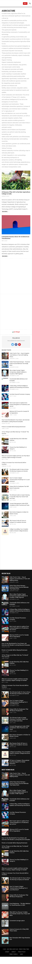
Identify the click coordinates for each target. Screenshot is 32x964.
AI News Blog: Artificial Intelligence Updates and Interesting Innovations (20, 610)
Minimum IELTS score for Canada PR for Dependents (19, 635)
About (21, 954)
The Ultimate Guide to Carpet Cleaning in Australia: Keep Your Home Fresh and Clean (20, 496)
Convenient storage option (17, 920)
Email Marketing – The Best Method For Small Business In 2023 (20, 904)
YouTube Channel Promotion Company (20, 394)
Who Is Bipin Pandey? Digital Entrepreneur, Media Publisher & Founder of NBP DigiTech (18, 372)
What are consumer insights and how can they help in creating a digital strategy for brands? (15, 679)
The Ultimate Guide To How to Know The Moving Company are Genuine (20, 692)
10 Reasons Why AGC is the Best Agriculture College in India (16, 193)
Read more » (5, 211)
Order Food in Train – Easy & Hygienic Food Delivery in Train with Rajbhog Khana (19, 355)
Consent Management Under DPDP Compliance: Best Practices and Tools (19, 727)
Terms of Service (13, 954)
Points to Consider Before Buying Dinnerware (13, 426)
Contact (14, 951)
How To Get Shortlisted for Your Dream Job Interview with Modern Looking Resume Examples (16, 644)
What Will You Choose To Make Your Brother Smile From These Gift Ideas (20, 913)
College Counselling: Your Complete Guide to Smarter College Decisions (20, 752)
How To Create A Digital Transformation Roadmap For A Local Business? (20, 479)
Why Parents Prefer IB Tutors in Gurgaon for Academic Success (19, 744)
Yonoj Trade (26, 949)
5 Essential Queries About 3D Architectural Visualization (15, 237)
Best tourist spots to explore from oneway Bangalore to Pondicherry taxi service (20, 404)
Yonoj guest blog (13, 949)
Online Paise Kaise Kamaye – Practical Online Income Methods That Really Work (20, 363)
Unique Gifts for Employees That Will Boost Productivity (19, 710)
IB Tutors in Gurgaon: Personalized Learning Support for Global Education (19, 762)
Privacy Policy (21, 951)
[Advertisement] (16, 276)
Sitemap (7, 951)
